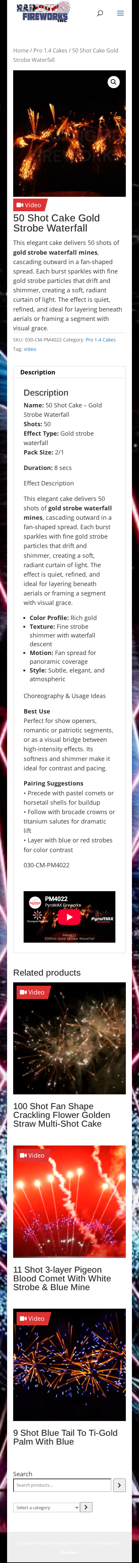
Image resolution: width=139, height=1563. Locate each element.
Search (22, 1474)
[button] (114, 82)
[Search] (119, 1485)
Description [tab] (37, 372)
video (30, 349)
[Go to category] (86, 1507)
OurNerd (69, 1552)
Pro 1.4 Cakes (50, 50)
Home (21, 50)
